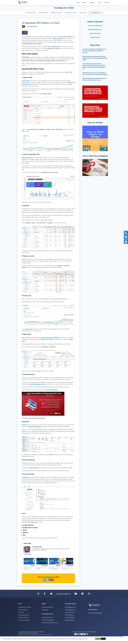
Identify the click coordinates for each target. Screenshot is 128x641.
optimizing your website (46, 339)
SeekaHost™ (25, 633)
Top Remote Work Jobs (47, 617)
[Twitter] (47, 580)
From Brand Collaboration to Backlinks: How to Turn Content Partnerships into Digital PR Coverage (94, 50)
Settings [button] (103, 638)
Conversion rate (26, 477)
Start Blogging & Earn (70, 607)
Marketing (92, 2)
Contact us (107, 2)
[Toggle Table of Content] (24, 33)
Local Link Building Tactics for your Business (29, 568)
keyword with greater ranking (37, 384)
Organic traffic (26, 80)
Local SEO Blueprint (70, 617)
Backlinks (24, 425)
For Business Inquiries (47, 607)
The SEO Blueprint (69, 615)
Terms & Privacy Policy (24, 620)
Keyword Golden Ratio (52, 390)
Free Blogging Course (70, 609)
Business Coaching (43, 12)
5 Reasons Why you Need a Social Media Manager (54, 568)
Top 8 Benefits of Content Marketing (41, 568)
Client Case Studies (23, 609)
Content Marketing (45, 565)
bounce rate (29, 329)
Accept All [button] (98, 638)
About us (84, 2)
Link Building (33, 565)
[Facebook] (44, 580)
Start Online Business (23, 617)
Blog (99, 2)
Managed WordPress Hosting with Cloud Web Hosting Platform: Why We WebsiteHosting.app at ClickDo (95, 58)
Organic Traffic (82, 12)
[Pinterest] (52, 580)
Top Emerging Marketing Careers (50, 622)
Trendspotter (45, 609)
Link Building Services (23, 615)
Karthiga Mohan (32, 26)
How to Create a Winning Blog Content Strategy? (67, 568)
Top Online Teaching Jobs (48, 620)
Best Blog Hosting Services (95, 29)
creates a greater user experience (50, 337)
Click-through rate (26, 157)
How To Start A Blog (30, 12)
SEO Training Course (70, 612)
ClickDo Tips (21, 612)
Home (78, 2)
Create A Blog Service (95, 33)
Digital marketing (57, 38)
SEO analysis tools (33, 522)
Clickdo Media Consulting (24, 607)
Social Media (58, 565)
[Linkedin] (50, 580)
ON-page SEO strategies (34, 426)
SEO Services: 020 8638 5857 (95, 613)
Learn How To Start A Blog (95, 25)
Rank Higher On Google (70, 12)
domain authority (34, 468)
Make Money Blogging (56, 12)
